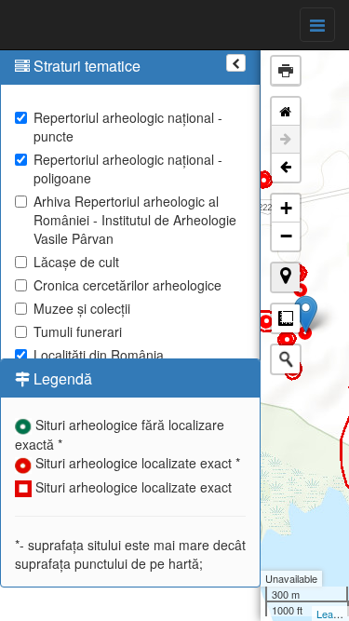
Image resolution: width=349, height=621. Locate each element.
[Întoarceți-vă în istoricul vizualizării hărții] (286, 168)
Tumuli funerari (78, 331)
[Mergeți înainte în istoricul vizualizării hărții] (286, 140)
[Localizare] (286, 277)
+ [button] (286, 208)
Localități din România (99, 354)
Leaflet (331, 613)
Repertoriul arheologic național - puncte (128, 126)
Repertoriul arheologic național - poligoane (128, 168)
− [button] (286, 236)
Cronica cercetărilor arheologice (127, 285)
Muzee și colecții (82, 308)
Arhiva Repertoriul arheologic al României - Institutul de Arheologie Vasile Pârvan (135, 220)
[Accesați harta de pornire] (286, 112)
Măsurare (286, 318)
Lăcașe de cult (76, 261)
